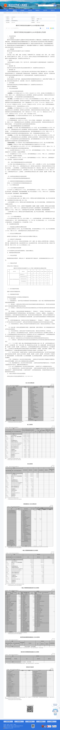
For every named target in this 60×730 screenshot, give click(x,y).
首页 (7, 10)
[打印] (46, 28)
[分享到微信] (52, 28)
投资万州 (53, 10)
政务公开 (15, 10)
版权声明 (8, 724)
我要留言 (15, 724)
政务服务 (22, 10)
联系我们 (11, 724)
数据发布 (37, 10)
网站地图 (5, 724)
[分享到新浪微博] (50, 28)
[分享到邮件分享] (53, 28)
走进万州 (45, 10)
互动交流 (30, 10)
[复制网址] (48, 28)
